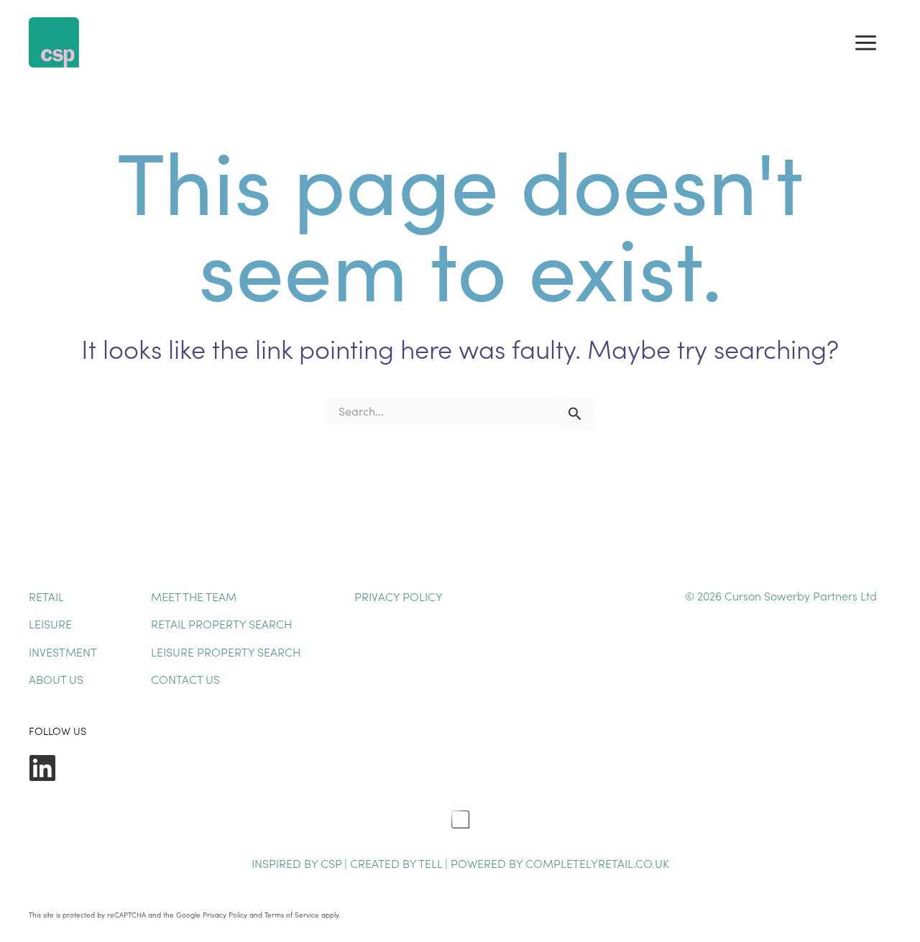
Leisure (50, 623)
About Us (56, 679)
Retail (46, 596)
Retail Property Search (221, 623)
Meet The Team (193, 596)
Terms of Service (291, 915)
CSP (331, 863)
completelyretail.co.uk (597, 863)
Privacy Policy (398, 596)
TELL (431, 863)
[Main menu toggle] (865, 42)
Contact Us (185, 679)
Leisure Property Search (225, 651)
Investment (63, 651)
